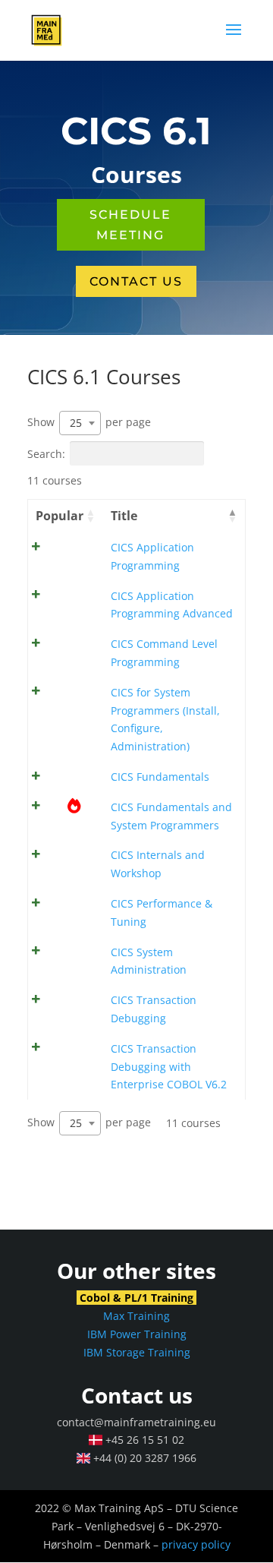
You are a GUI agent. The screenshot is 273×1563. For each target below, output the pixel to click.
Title (124, 515)
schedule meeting (130, 224)
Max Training (136, 1316)
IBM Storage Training (136, 1352)
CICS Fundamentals (160, 776)
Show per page (89, 422)
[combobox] (80, 423)
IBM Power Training (137, 1334)
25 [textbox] (76, 422)
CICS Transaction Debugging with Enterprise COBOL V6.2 (169, 1066)
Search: (46, 453)
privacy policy (196, 1544)
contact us (136, 281)
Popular (59, 515)
